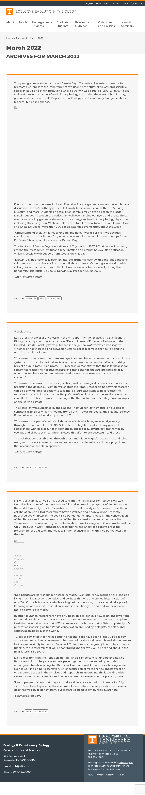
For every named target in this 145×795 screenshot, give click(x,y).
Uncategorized (54, 298)
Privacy (99, 774)
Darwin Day (31, 298)
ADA (90, 774)
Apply (116, 3)
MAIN (42, 298)
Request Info (93, 3)
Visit (106, 3)
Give (125, 3)
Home (9, 38)
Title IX (120, 774)
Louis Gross (21, 337)
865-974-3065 (22, 772)
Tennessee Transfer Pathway (104, 769)
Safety (110, 774)
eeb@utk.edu (20, 766)
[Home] (109, 741)
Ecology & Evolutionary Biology (46, 11)
